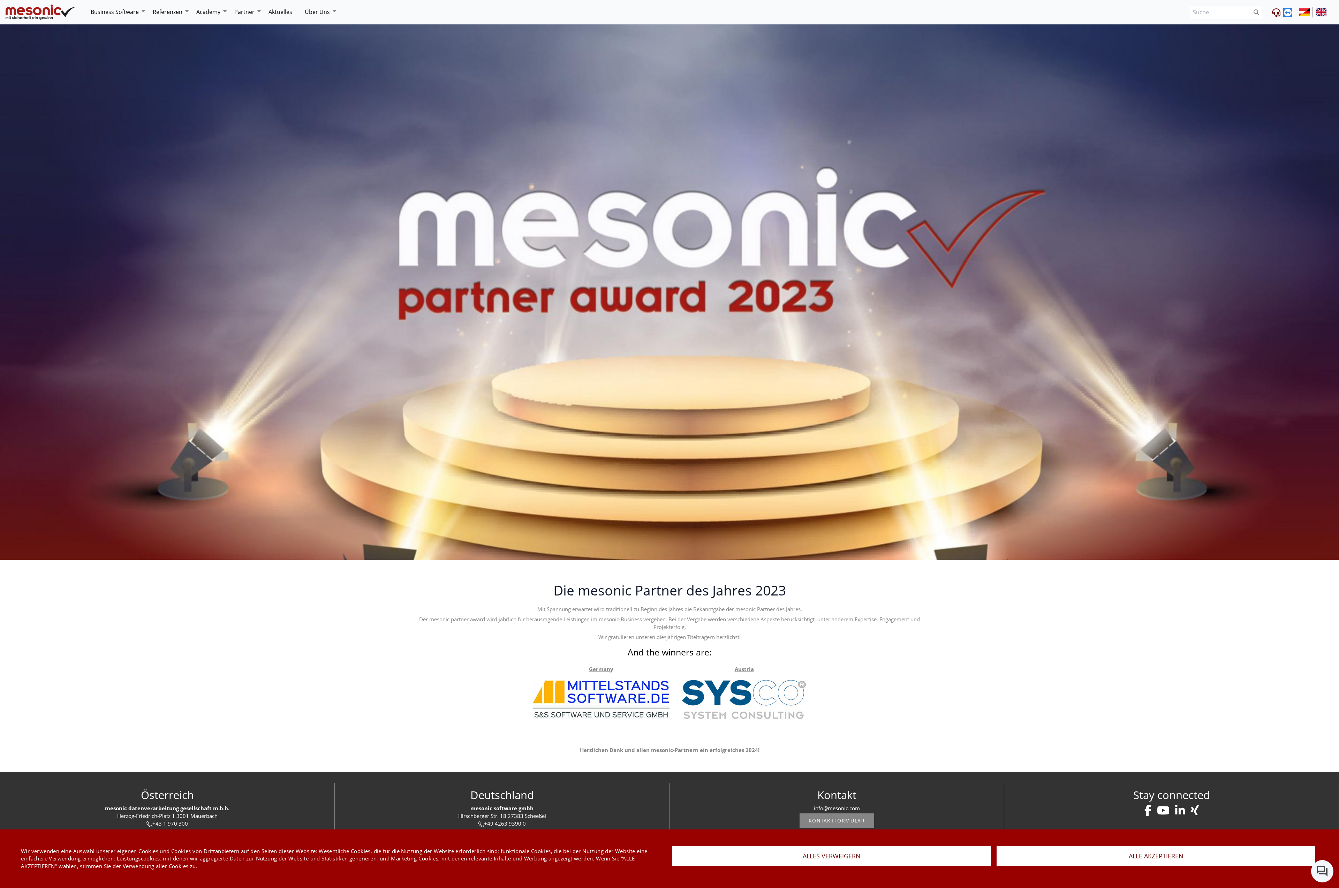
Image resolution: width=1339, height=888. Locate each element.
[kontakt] (1147, 810)
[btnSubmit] (1256, 12)
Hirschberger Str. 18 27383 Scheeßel (502, 815)
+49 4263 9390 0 (505, 823)
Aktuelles (280, 12)
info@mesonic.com (837, 808)
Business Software (115, 12)
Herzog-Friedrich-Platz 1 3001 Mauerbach (167, 815)
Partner (244, 12)
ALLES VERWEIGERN (832, 856)
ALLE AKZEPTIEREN (1156, 856)
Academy (208, 12)
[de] (40, 12)
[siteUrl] (1306, 12)
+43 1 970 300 (170, 823)
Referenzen (167, 12)
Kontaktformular (837, 820)
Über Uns (317, 12)
